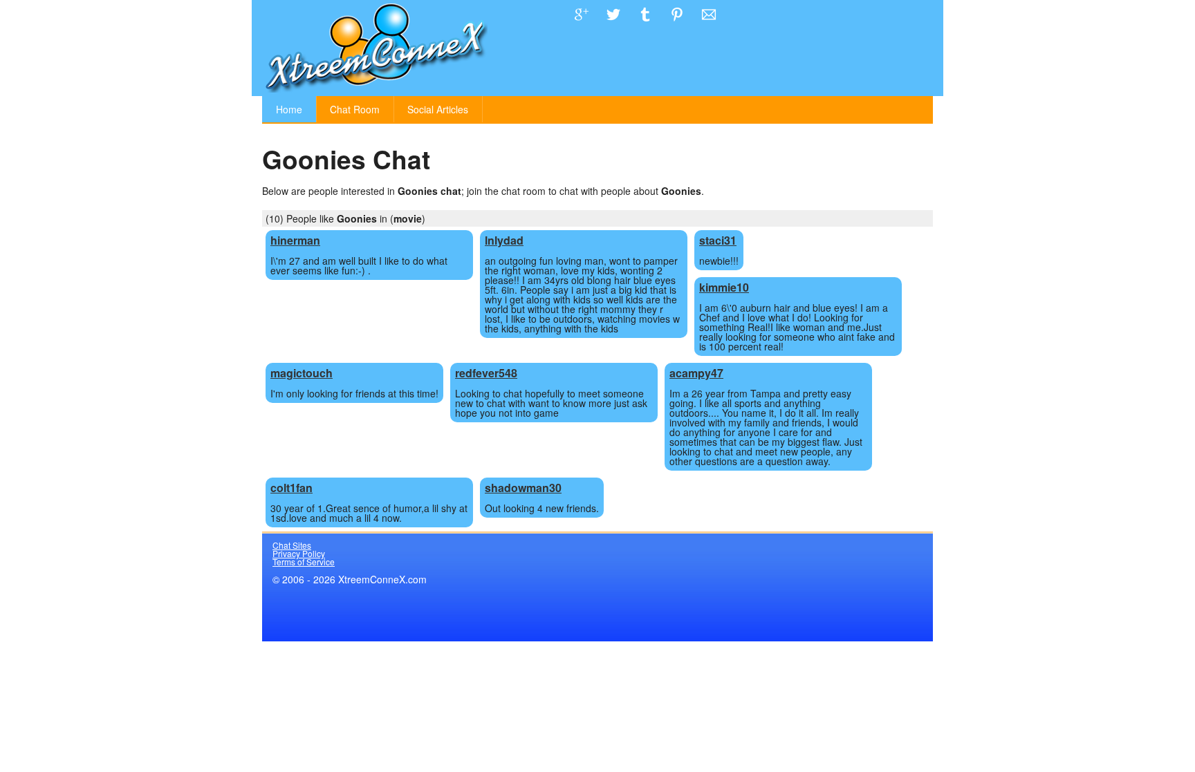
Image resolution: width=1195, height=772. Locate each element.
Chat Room (355, 109)
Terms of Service (303, 561)
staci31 (718, 240)
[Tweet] (613, 25)
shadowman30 (523, 488)
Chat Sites (291, 545)
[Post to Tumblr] (645, 25)
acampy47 (696, 373)
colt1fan (291, 488)
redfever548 (486, 373)
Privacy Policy (298, 553)
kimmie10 (724, 287)
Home (289, 109)
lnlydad (504, 240)
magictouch (301, 373)
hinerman (295, 240)
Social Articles (437, 109)
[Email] (708, 25)
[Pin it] (677, 25)
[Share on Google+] (581, 25)
